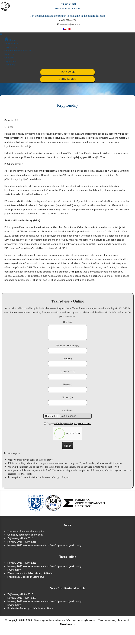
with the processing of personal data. (72, 423)
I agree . (69, 423)
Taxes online (11, 47)
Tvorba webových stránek (113, 620)
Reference (10, 54)
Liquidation (10, 61)
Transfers (9, 64)
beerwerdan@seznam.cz (70, 24)
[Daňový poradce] (6, 6)
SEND (67, 445)
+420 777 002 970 (68, 20)
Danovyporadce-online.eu (49, 620)
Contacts (9, 57)
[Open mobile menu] (1, 34)
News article (11, 43)
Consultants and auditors (18, 50)
